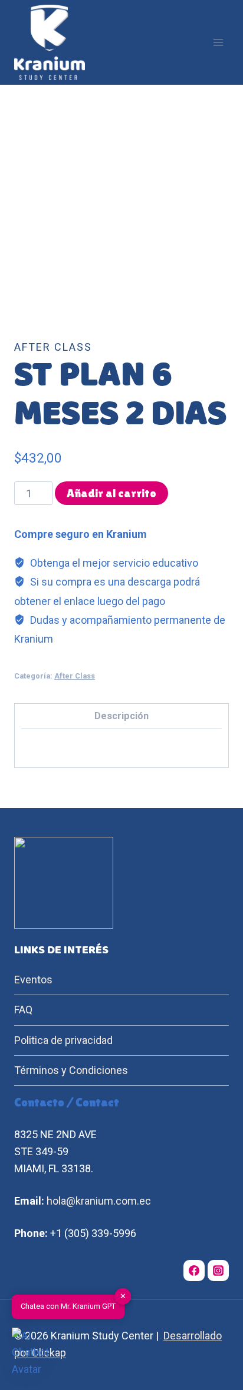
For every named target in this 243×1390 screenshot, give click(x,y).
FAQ (23, 1009)
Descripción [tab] (121, 715)
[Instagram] (218, 1270)
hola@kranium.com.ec (99, 1201)
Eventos (33, 979)
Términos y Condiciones (71, 1070)
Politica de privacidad (63, 1040)
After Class (53, 347)
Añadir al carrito (111, 493)
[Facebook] (194, 1270)
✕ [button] (123, 1296)
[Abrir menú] (218, 43)
